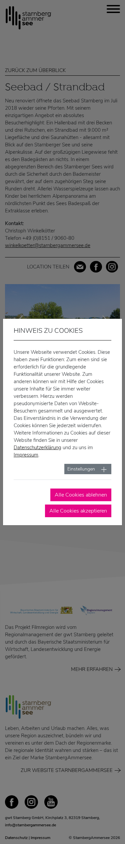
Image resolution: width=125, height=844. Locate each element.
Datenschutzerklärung (37, 447)
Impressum (26, 455)
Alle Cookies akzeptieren (78, 511)
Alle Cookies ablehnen (81, 495)
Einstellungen (81, 469)
